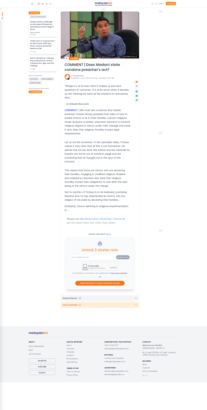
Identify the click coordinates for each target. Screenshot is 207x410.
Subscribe (171, 4)
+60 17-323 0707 (111, 345)
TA (50, 4)
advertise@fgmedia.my (114, 374)
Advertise (42, 361)
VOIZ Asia (70, 348)
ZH (47, 4)
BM (43, 4)
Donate (42, 372)
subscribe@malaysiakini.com (116, 348)
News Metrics (72, 362)
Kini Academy (72, 358)
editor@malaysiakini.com (115, 361)
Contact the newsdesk (114, 358)
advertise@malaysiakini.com (116, 371)
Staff (31, 350)
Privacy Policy (72, 375)
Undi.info (70, 355)
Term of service (73, 371)
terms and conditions (119, 273)
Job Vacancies (35, 354)
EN (39, 4)
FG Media (70, 352)
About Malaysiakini (36, 346)
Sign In (161, 4)
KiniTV (69, 345)
